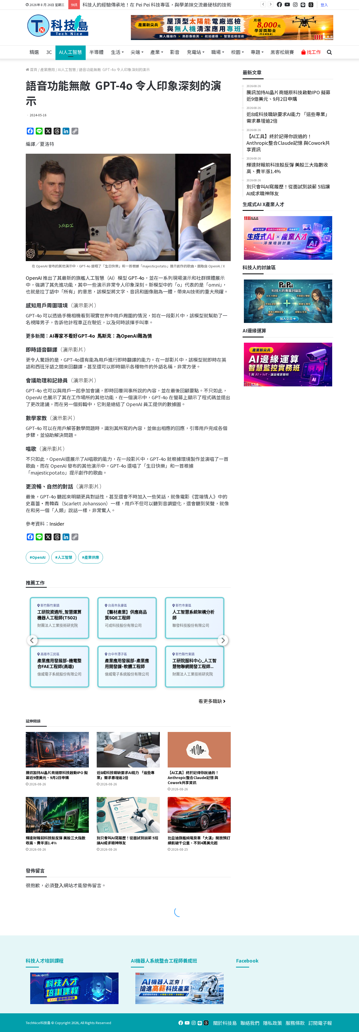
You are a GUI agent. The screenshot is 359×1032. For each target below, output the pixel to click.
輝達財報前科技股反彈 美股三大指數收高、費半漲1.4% (55, 840)
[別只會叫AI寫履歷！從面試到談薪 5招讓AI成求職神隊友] (128, 814)
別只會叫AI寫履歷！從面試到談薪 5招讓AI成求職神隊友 (127, 840)
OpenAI (34, 277)
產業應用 (47, 69)
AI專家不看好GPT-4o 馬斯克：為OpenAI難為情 (100, 335)
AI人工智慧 (70, 51)
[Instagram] (295, 4)
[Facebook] (279, 4)
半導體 (96, 51)
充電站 (194, 51)
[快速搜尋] (329, 52)
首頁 (33, 69)
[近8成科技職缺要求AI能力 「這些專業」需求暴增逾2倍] (128, 749)
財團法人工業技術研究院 (57, 625)
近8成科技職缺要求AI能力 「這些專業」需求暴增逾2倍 (126, 775)
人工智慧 (65, 557)
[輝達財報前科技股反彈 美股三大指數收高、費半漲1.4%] (57, 814)
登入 (324, 4)
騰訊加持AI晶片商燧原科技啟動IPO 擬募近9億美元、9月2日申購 (57, 775)
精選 (34, 51)
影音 (175, 51)
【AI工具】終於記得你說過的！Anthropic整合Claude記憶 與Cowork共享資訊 (193, 777)
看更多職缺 (210, 700)
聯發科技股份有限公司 (190, 625)
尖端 (135, 51)
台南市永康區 (117, 605)
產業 (155, 51)
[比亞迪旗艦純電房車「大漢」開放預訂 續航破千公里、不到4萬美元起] (199, 814)
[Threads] (311, 4)
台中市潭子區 (117, 654)
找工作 (313, 51)
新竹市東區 (183, 605)
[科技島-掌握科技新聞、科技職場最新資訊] (58, 25)
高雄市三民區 (49, 654)
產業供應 (91, 557)
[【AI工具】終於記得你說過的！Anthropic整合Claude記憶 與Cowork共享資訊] (199, 749)
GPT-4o (136, 277)
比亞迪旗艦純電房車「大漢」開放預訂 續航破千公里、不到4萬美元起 (199, 840)
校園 (235, 51)
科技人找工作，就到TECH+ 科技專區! (122, 4)
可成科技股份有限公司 (123, 625)
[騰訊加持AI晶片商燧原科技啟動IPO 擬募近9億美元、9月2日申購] (57, 749)
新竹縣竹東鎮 (49, 605)
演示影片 (83, 305)
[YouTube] (287, 4)
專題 (255, 51)
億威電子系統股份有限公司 (59, 674)
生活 (115, 51)
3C (49, 51)
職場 (216, 51)
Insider (56, 523)
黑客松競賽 (282, 51)
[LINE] (303, 4)
